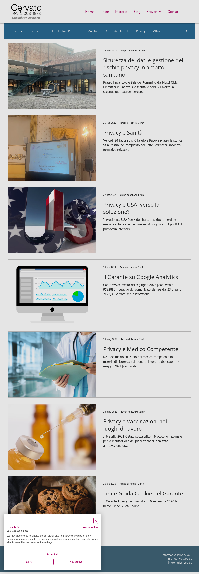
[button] (13, 527)
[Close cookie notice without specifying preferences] (95, 521)
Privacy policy (89, 527)
